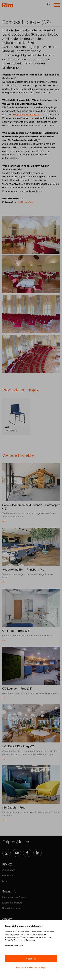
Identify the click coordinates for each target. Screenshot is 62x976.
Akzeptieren (31, 959)
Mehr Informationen (14, 946)
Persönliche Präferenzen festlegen (31, 967)
